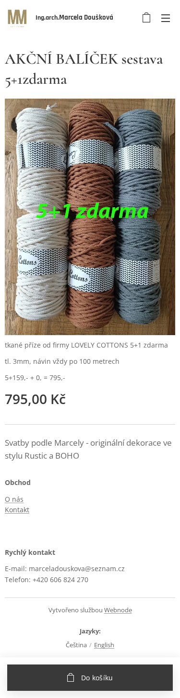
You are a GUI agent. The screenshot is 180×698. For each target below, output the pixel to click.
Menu (165, 17)
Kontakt (17, 509)
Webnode (118, 610)
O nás (14, 499)
